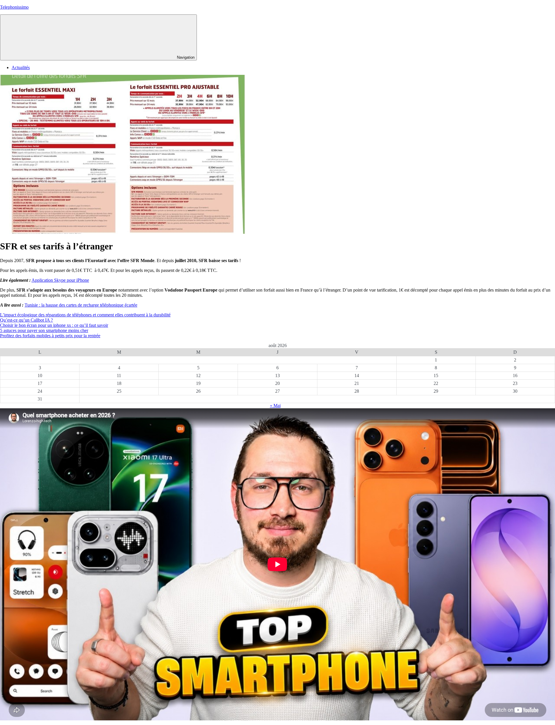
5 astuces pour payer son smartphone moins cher (44, 330)
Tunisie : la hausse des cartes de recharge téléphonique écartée (81, 305)
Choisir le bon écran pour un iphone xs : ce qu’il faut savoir (54, 325)
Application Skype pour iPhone (60, 280)
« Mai (275, 405)
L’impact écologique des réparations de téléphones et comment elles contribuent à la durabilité (85, 314)
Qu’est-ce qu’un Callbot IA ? (26, 320)
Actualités (21, 67)
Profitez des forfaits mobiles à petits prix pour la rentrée (50, 335)
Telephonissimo (14, 7)
